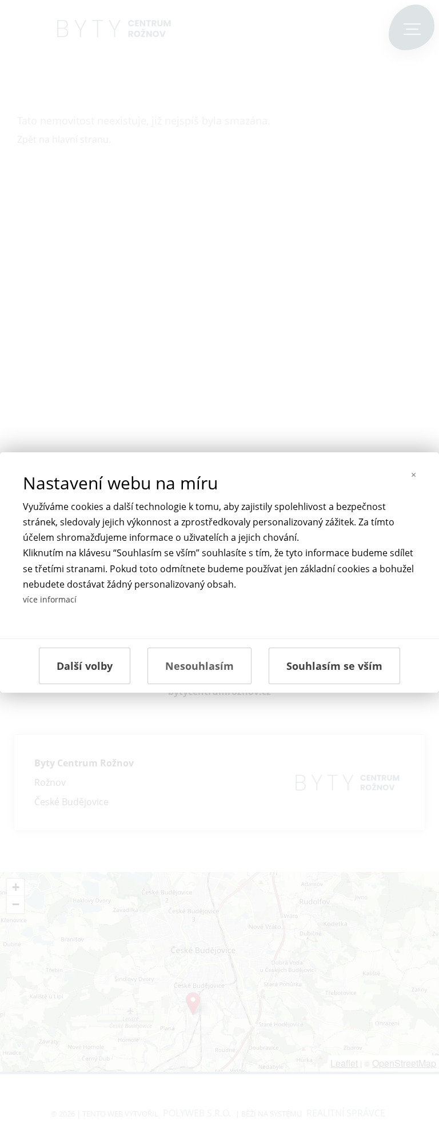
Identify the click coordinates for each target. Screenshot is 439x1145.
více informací (50, 599)
